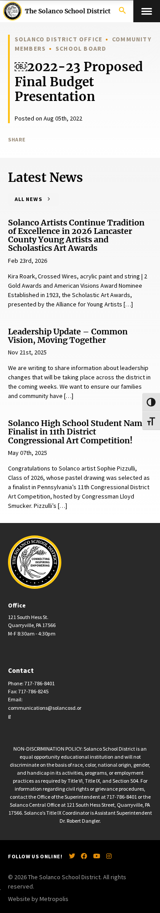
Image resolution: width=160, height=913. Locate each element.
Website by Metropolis (38, 899)
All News (28, 199)
